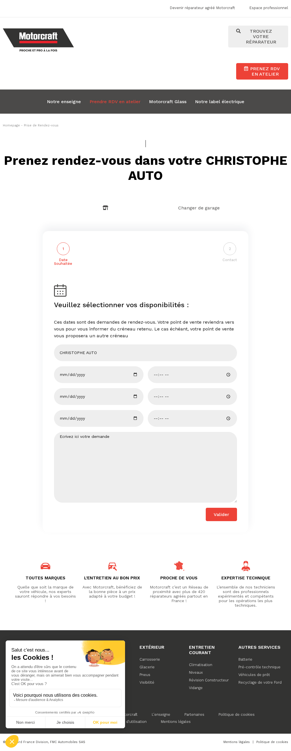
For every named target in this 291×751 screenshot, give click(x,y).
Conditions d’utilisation (126, 721)
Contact (230, 260)
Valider (221, 514)
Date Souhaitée (63, 261)
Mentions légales (176, 721)
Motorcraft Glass (167, 101)
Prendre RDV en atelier (115, 101)
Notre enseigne (64, 101)
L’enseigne (161, 714)
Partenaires (194, 714)
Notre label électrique (219, 101)
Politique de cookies (237, 714)
